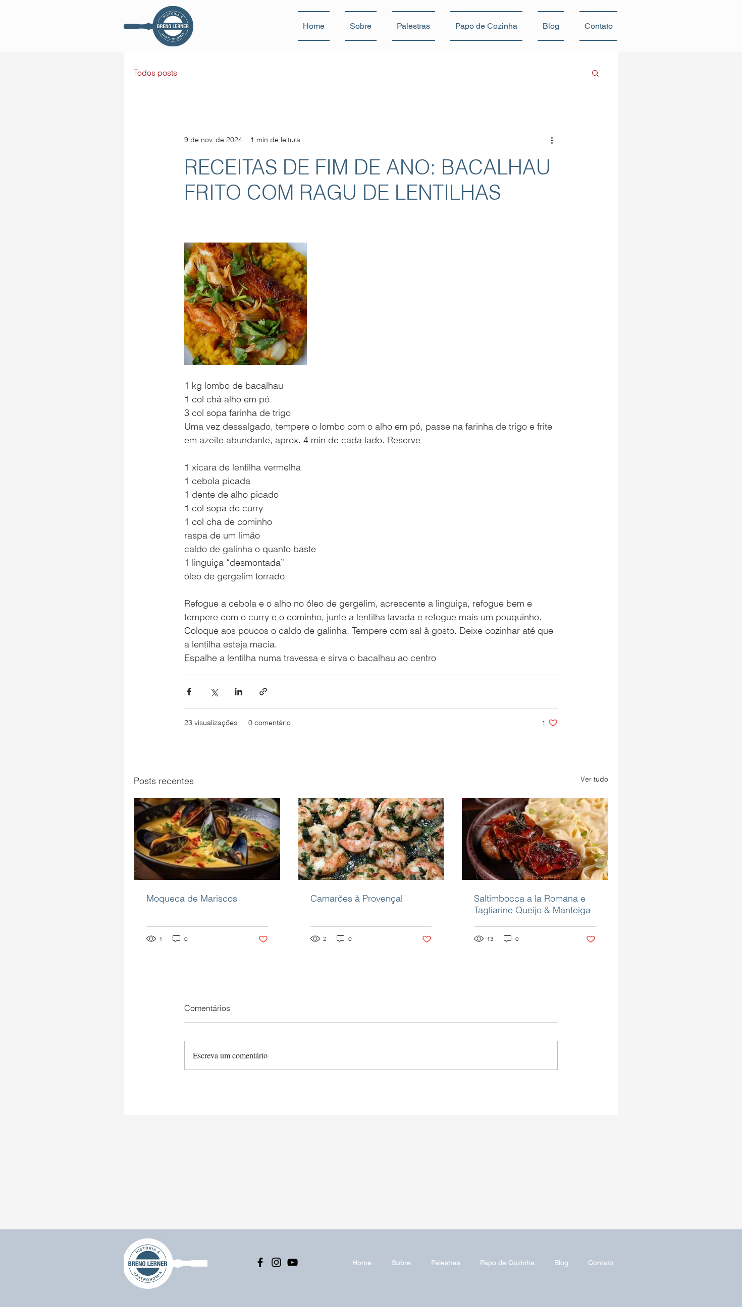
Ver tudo (594, 779)
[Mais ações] (552, 140)
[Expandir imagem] (245, 304)
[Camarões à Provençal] (371, 839)
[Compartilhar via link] (263, 691)
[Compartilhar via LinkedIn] (238, 691)
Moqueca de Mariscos (191, 898)
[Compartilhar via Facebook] (189, 691)
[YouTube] (292, 1262)
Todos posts (155, 73)
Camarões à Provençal (356, 898)
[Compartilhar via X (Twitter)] (214, 691)
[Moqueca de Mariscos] (207, 839)
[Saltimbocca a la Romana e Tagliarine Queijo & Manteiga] (535, 839)
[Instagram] (276, 1262)
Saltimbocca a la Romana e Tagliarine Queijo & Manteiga (532, 904)
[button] (595, 73)
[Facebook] (260, 1262)
